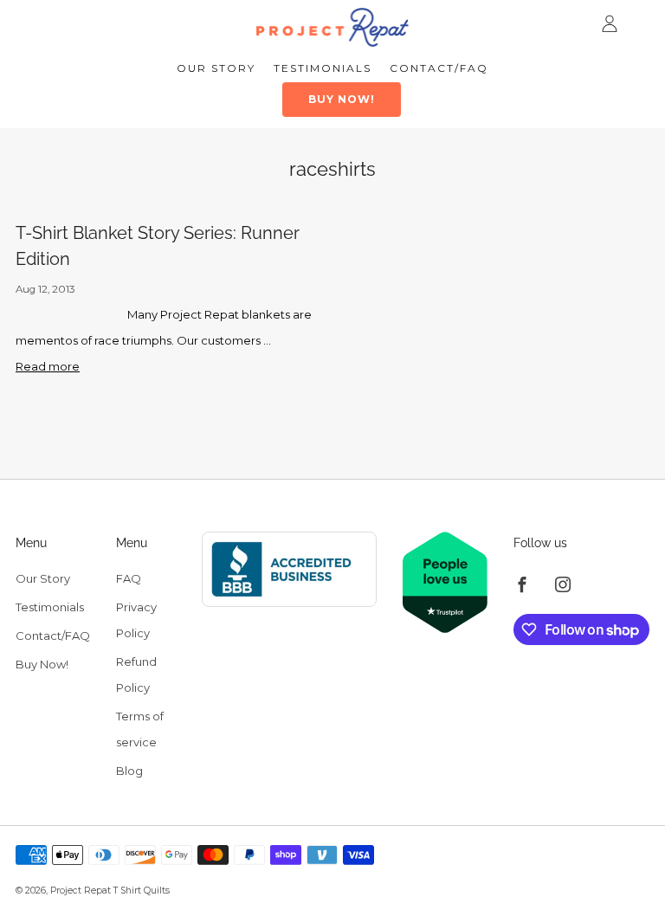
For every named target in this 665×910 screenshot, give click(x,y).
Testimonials (322, 67)
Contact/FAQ (439, 67)
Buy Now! (341, 99)
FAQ (128, 578)
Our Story (216, 67)
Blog (129, 771)
